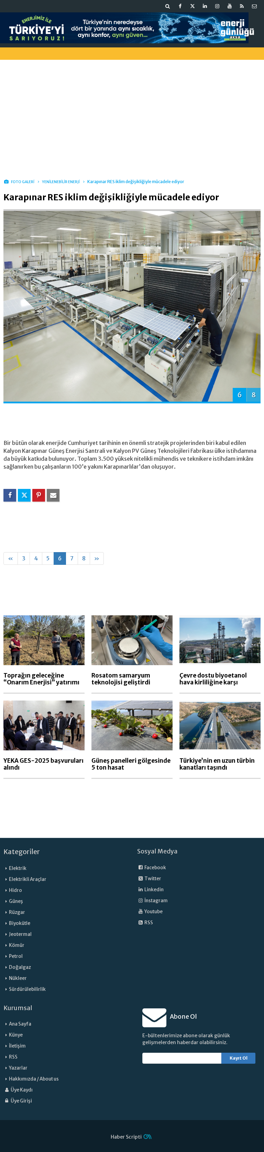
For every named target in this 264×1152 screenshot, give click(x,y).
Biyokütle (19, 923)
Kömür (16, 945)
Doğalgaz (20, 967)
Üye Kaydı (21, 1090)
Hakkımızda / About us (34, 1079)
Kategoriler (21, 852)
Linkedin (154, 890)
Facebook (155, 868)
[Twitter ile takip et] (192, 6)
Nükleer (18, 978)
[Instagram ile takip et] (217, 6)
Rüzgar (17, 912)
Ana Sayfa (20, 1024)
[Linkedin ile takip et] (205, 6)
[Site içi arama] (168, 6)
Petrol (16, 956)
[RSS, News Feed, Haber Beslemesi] (242, 6)
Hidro (15, 890)
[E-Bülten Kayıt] (254, 6)
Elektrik (17, 868)
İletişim (17, 1046)
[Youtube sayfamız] (229, 6)
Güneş (16, 901)
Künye (16, 1035)
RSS (148, 923)
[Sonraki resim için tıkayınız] (132, 305)
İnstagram (156, 901)
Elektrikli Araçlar (27, 879)
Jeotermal (20, 934)
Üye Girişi (21, 1101)
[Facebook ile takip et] (180, 6)
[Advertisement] (132, 113)
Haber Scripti (126, 1137)
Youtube (153, 912)
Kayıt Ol (239, 1058)
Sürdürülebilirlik (27, 989)
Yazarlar (18, 1068)
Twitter (152, 879)
